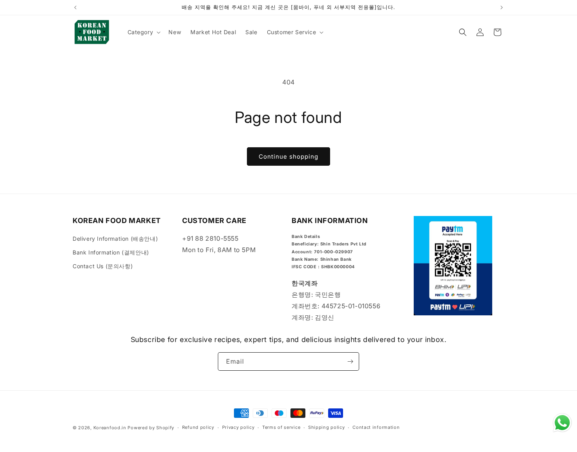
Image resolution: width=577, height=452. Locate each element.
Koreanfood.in (109, 427)
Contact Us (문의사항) (103, 266)
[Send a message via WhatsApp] (562, 423)
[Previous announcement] (75, 7)
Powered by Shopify (151, 427)
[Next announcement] (501, 7)
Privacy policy (238, 427)
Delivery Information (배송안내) (115, 238)
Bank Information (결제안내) (111, 252)
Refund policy (198, 427)
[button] (143, 32)
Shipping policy (326, 427)
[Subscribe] (350, 361)
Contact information (376, 427)
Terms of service (281, 427)
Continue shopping (288, 156)
